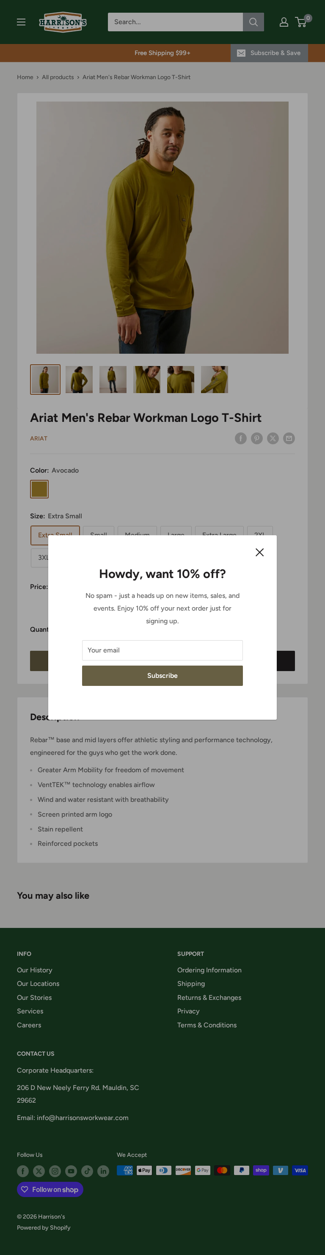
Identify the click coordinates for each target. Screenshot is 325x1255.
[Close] (260, 551)
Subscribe (162, 676)
